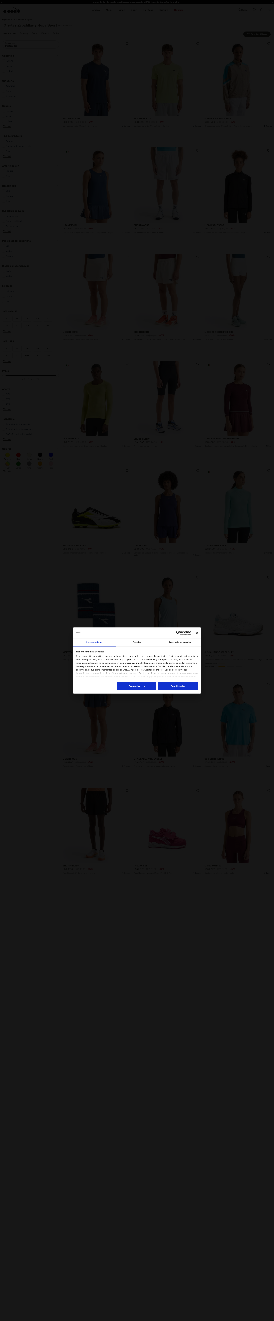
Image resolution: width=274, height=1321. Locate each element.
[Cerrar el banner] (197, 633)
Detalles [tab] (137, 642)
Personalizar (135, 686)
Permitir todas (178, 686)
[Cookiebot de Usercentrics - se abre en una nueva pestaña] (178, 633)
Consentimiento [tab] (94, 642)
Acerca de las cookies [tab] (180, 642)
